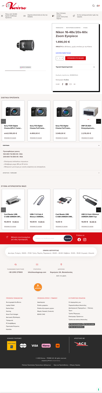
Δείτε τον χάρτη (61, 276)
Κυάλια (85, 27)
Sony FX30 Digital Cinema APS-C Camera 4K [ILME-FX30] (13, 128)
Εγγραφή (68, 238)
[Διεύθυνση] (61, 264)
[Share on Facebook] (63, 84)
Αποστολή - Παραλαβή (10, 173)
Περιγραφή (6, 145)
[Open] (3, 5)
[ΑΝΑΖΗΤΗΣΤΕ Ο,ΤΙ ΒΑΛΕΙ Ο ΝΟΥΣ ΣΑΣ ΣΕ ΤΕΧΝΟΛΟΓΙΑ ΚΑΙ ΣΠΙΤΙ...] (93, 6)
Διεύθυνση (61, 269)
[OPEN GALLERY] (25, 45)
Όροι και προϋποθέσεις (77, 327)
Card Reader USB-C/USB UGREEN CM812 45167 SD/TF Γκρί (65, 216)
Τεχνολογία (59, 27)
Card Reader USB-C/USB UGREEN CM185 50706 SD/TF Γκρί (13, 216)
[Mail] (71, 84)
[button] (25, 67)
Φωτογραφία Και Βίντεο (73, 27)
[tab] (51, 145)
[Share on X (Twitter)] (67, 84)
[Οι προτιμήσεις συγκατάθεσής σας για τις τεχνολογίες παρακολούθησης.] (98, 389)
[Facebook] (79, 239)
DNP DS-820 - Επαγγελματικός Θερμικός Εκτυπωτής (89, 128)
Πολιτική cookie (89, 324)
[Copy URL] (75, 84)
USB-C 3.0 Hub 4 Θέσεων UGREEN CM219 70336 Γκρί (37, 216)
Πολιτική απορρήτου (76, 324)
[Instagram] (85, 239)
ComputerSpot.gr (56, 360)
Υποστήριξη (37, 269)
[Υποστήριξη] (37, 264)
